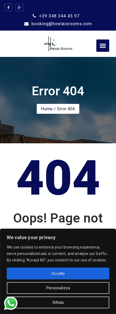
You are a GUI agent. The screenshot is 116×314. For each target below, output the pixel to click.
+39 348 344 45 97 (59, 16)
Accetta (58, 273)
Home (47, 108)
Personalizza (58, 288)
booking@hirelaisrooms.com (61, 23)
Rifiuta (58, 302)
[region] (58, 271)
